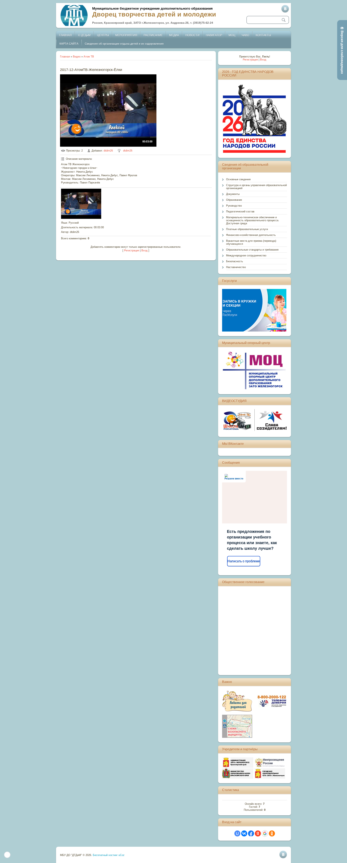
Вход (144, 250)
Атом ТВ (89, 56)
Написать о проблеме (244, 561)
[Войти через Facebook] (251, 833)
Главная (65, 56)
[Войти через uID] (237, 833)
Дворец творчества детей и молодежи (154, 14)
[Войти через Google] (265, 833)
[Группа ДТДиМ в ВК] (285, 9)
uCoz (121, 855)
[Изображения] (81, 204)
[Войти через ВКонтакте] (244, 833)
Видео (77, 56)
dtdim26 (108, 150)
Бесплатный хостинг (105, 855)
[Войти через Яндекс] (258, 833)
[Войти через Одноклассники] (272, 833)
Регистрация (131, 250)
